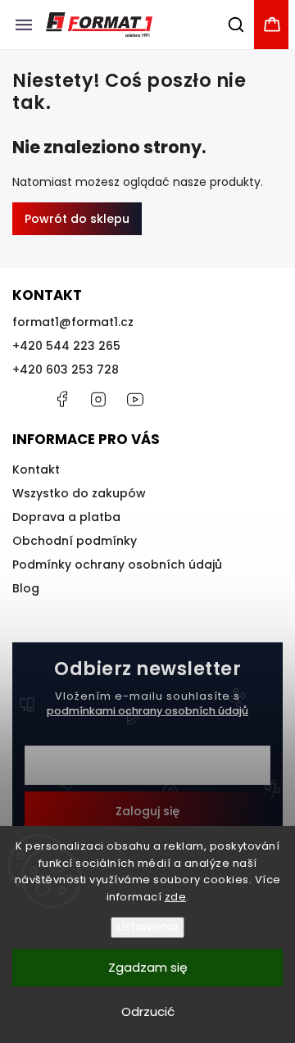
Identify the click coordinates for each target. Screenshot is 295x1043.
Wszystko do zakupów (79, 493)
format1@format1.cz (73, 322)
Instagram (98, 399)
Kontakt (36, 469)
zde (176, 897)
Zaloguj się (147, 811)
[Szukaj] (237, 24)
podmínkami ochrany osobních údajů (147, 711)
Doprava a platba (66, 517)
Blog (25, 588)
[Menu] (23, 24)
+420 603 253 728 (65, 369)
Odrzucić (148, 1011)
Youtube (135, 399)
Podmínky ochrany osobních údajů (117, 564)
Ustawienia (147, 927)
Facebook (61, 399)
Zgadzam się (148, 967)
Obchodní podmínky (74, 541)
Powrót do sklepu (77, 219)
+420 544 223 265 (66, 346)
